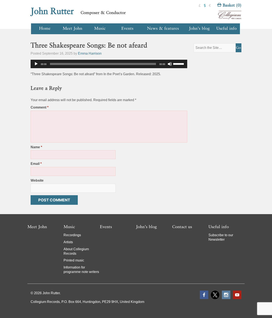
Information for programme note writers (81, 270)
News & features (163, 29)
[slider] (179, 63)
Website (37, 180)
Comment (39, 107)
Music (100, 29)
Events (127, 29)
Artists (68, 242)
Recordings (72, 235)
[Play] (36, 64)
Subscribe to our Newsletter (220, 237)
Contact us (182, 227)
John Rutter (52, 11)
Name (36, 147)
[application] (109, 64)
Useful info (226, 29)
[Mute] (170, 64)
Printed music (74, 260)
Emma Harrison (90, 53)
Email (36, 163)
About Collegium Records (76, 251)
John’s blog (199, 29)
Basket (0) (231, 5)
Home (45, 29)
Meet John (72, 29)
